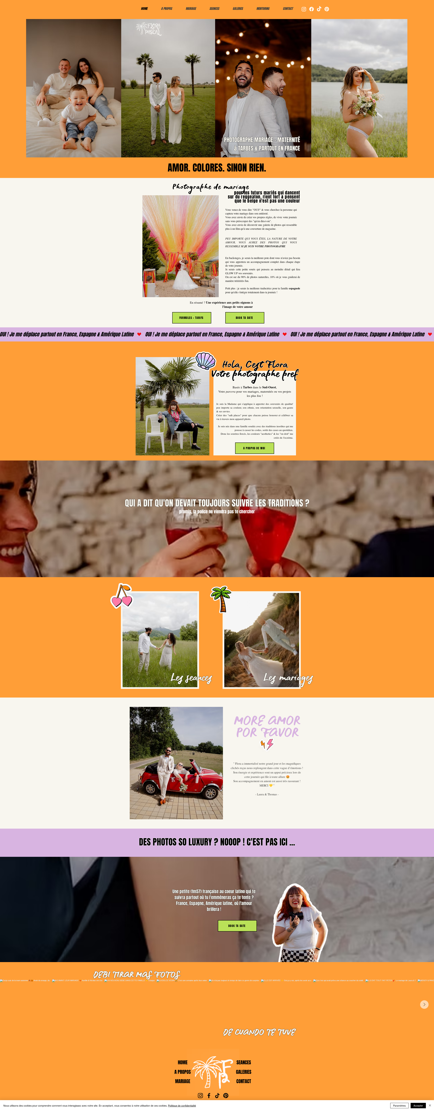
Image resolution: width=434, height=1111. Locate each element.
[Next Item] (424, 1004)
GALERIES (243, 1072)
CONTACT (243, 1081)
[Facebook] (311, 9)
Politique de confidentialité (182, 1105)
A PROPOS (182, 1072)
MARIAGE (182, 1081)
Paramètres (399, 1105)
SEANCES (243, 1062)
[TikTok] (319, 9)
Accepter (418, 1105)
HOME (183, 1062)
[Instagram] (304, 9)
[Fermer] (430, 1105)
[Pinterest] (327, 9)
